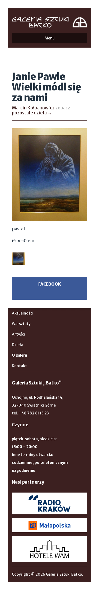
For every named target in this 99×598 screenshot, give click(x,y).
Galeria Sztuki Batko (49, 22)
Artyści (18, 334)
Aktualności (22, 313)
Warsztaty (21, 323)
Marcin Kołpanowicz (33, 108)
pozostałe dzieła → (32, 113)
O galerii (19, 355)
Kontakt (19, 365)
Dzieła (17, 344)
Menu (50, 38)
